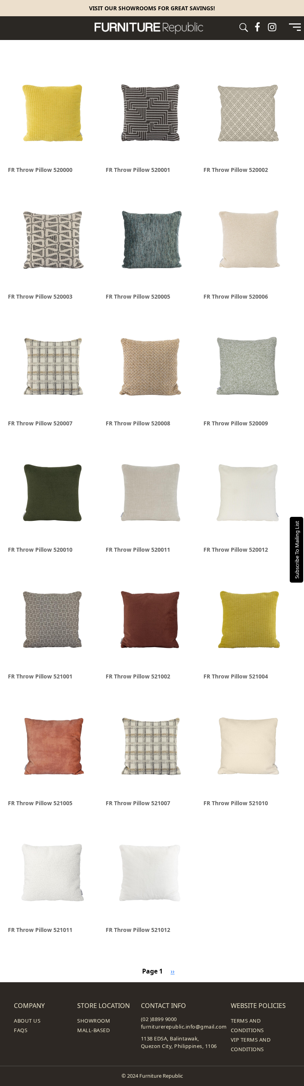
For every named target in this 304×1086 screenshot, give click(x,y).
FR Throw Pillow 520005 (138, 296)
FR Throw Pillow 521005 (40, 803)
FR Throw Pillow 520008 (138, 423)
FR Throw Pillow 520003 (40, 296)
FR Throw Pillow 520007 (40, 423)
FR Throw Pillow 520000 (40, 169)
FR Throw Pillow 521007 (138, 803)
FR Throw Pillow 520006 (235, 296)
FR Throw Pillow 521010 (235, 803)
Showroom (93, 1020)
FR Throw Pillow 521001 (40, 676)
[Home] (152, 28)
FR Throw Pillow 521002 (138, 676)
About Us (27, 1020)
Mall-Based (93, 1030)
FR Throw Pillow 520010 (40, 549)
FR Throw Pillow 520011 (138, 549)
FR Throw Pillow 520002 (235, 169)
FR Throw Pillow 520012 (235, 549)
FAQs (20, 1030)
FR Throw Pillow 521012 (138, 930)
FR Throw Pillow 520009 (235, 423)
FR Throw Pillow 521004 (235, 676)
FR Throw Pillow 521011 (40, 930)
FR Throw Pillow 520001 (138, 169)
